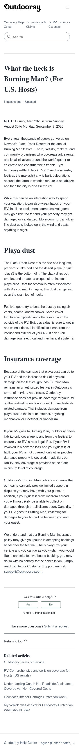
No (51, 604)
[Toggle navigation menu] (67, 7)
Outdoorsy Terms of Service (24, 662)
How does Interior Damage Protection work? (35, 697)
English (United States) (55, 743)
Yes (28, 604)
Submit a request (56, 626)
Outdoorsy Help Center (20, 743)
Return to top (13, 641)
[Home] (22, 8)
